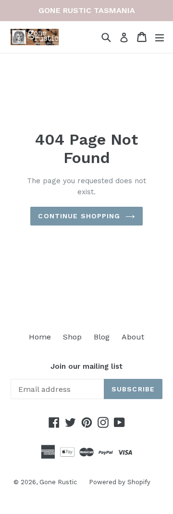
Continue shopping (79, 216)
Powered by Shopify (119, 482)
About (133, 336)
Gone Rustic (58, 482)
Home (40, 336)
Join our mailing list (86, 366)
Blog (102, 336)
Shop (72, 336)
